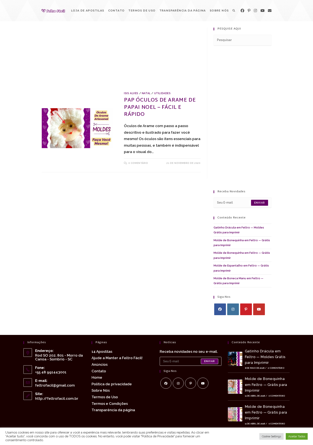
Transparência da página (113, 410)
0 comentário (138, 163)
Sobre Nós (101, 390)
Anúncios (100, 364)
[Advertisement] (121, 59)
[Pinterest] (249, 11)
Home (97, 377)
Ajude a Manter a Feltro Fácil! (117, 358)
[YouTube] (262, 11)
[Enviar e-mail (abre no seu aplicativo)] (269, 11)
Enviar (259, 202)
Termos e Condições (110, 403)
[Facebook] (242, 11)
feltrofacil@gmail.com (55, 385)
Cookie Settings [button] (271, 436)
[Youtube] (259, 309)
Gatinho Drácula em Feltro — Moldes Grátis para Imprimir (265, 357)
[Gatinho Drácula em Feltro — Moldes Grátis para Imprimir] (235, 359)
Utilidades (162, 93)
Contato (99, 371)
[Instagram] (255, 11)
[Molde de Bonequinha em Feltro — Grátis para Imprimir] (235, 387)
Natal (146, 93)
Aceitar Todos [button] (296, 436)
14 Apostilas (102, 351)
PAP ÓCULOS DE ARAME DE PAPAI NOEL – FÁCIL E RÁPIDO (160, 107)
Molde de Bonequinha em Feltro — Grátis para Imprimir (266, 384)
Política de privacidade (112, 384)
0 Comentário (276, 368)
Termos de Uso (105, 397)
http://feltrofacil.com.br (56, 398)
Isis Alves (131, 93)
